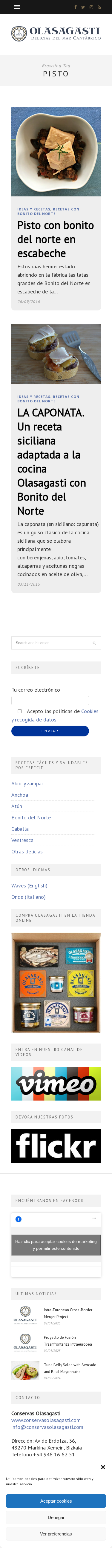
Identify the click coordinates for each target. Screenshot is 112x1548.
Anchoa (19, 794)
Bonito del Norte (31, 817)
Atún (16, 806)
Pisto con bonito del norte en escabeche (55, 239)
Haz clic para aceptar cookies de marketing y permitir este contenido (56, 1245)
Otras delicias (27, 851)
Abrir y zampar (27, 783)
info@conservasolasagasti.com (47, 1427)
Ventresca (22, 840)
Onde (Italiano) (28, 896)
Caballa (20, 828)
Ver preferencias (56, 1533)
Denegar (56, 1517)
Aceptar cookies (56, 1501)
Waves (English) (29, 885)
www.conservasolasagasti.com (46, 1420)
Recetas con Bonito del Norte (48, 211)
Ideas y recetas (33, 209)
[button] (103, 1467)
